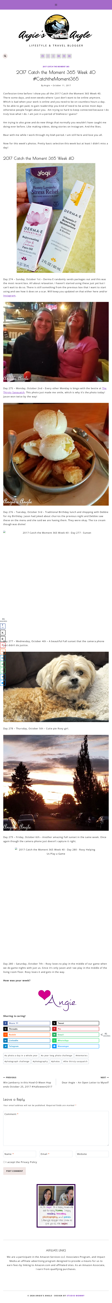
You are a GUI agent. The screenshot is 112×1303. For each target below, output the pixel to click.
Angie (47, 85)
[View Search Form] (5, 56)
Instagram (9, 295)
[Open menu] (56, 5)
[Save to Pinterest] (2, 645)
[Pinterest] (64, 56)
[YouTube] (58, 56)
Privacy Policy (29, 1162)
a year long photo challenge (56, 1055)
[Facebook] (42, 56)
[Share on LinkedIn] (2, 658)
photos (55, 1061)
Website (82, 1153)
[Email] (69, 56)
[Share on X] (2, 632)
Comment (12, 1113)
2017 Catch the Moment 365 (56, 66)
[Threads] (53, 56)
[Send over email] (2, 664)
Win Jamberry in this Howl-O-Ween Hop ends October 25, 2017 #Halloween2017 (27, 1082)
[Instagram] (48, 56)
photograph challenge (17, 1061)
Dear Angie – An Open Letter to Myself (85, 1080)
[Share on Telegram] (2, 677)
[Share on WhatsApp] (2, 670)
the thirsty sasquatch (75, 1061)
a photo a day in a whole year (21, 1055)
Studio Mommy (76, 1295)
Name (9, 1153)
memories (82, 1055)
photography (40, 1061)
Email (45, 1153)
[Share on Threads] (2, 639)
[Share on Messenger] (2, 683)
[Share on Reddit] (2, 651)
